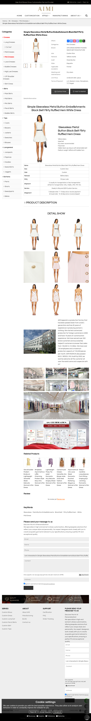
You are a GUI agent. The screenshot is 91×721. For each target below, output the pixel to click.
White (79, 512)
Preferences (51, 716)
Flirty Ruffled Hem (69, 512)
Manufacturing (60, 16)
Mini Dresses (23, 21)
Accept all (57, 712)
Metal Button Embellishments (43, 512)
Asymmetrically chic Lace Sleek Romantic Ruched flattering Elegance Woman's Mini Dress (73, 478)
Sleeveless (28, 512)
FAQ (44, 615)
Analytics (41, 716)
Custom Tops (6, 629)
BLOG (24, 619)
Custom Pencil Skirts (9, 622)
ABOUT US (75, 16)
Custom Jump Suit (8, 619)
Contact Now (61, 91)
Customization (32, 16)
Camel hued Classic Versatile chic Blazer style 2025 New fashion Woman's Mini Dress (62, 477)
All (9, 21)
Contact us (26, 622)
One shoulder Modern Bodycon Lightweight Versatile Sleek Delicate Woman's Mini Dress (29, 478)
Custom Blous (7, 612)
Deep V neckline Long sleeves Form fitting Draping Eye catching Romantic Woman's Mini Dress (84, 478)
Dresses (15, 21)
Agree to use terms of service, (40, 584)
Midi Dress (27, 515)
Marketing (61, 716)
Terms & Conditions (49, 584)
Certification (47, 612)
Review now (61, 499)
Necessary (32, 716)
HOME (19, 16)
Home (5, 21)
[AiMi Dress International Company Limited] (45, 9)
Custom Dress (7, 615)
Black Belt (58, 512)
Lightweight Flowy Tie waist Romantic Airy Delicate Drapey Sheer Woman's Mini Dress (51, 477)
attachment (84, 575)
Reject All (33, 712)
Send (28, 588)
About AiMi (26, 612)
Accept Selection (45, 712)
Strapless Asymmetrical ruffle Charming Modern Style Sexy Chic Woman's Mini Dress (40, 477)
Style (45, 16)
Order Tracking (48, 619)
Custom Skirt (6, 625)
